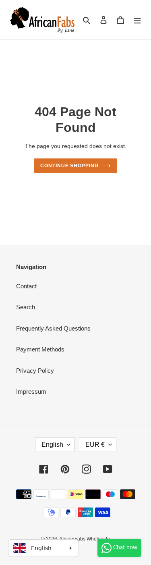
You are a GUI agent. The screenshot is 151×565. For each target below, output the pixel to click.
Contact (26, 286)
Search (25, 307)
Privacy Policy (35, 370)
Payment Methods (40, 349)
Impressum (31, 391)
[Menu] (137, 20)
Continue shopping (69, 165)
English (52, 444)
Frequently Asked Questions (53, 328)
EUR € (95, 444)
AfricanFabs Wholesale (84, 539)
